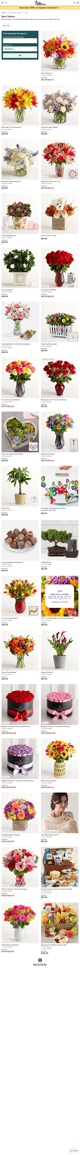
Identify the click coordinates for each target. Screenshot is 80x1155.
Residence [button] (9, 49)
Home (4, 12)
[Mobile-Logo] (40, 3)
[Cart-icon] (78, 3)
